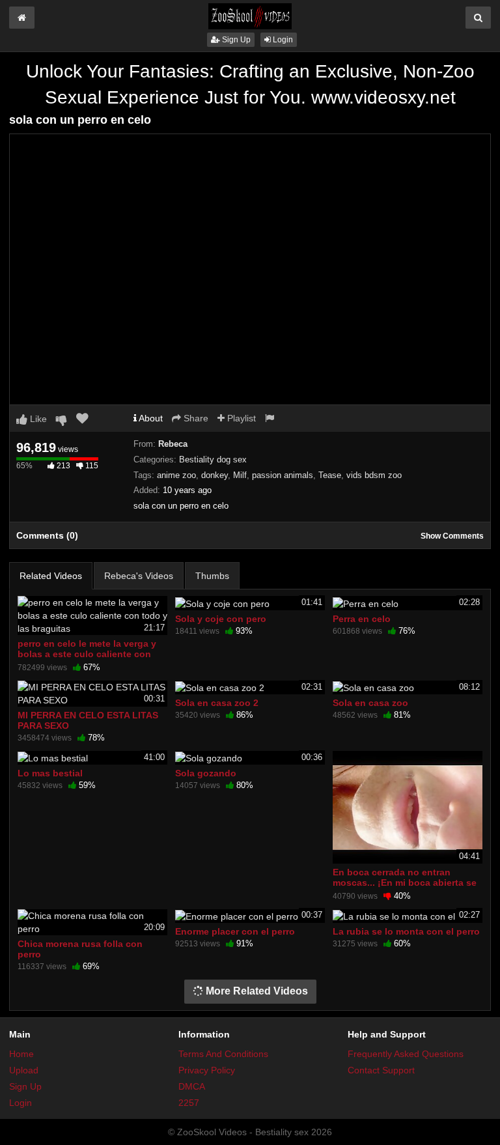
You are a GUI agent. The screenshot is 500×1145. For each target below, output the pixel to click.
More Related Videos (255, 991)
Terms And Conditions (223, 1054)
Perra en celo (362, 619)
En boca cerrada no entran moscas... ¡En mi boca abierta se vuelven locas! (405, 882)
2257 (188, 1102)
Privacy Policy (206, 1070)
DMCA (191, 1086)
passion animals (282, 475)
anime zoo (176, 475)
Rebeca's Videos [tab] (138, 576)
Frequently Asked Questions (406, 1054)
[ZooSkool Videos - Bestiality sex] (250, 15)
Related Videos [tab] (51, 576)
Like (37, 419)
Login (282, 39)
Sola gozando (205, 773)
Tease (329, 475)
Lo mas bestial (50, 773)
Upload (23, 1070)
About (150, 418)
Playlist (240, 418)
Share (194, 418)
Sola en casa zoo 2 (216, 703)
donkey (214, 475)
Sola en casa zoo (370, 703)
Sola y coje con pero (220, 619)
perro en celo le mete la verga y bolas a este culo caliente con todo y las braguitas (87, 654)
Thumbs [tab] (212, 576)
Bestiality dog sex (213, 459)
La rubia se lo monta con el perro (406, 931)
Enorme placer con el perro (235, 931)
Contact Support (381, 1070)
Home (21, 1054)
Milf (240, 475)
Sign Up (235, 39)
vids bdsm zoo (374, 475)
